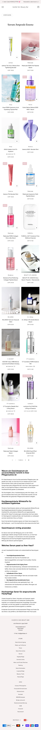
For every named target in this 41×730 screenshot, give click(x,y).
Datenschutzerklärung (20, 703)
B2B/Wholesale (20, 697)
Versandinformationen (20, 688)
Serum (20, 653)
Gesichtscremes (20, 651)
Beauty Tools (20, 674)
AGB (20, 706)
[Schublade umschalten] (3, 7)
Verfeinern (7, 15)
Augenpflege (20, 656)
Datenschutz (20, 691)
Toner (20, 648)
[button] (25, 460)
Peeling (20, 665)
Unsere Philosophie (20, 685)
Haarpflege (20, 676)
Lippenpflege (20, 671)
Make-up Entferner (20, 645)
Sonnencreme (20, 659)
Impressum (20, 711)
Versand (20, 708)
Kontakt (20, 694)
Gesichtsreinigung (20, 642)
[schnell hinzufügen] (17, 57)
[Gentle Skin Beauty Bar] (20, 7)
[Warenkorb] (38, 7)
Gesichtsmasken (20, 668)
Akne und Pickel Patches (21, 662)
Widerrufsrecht (20, 700)
